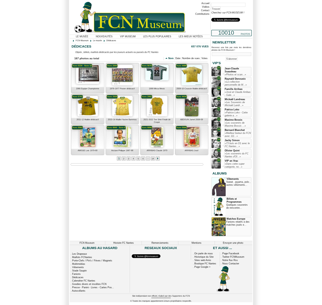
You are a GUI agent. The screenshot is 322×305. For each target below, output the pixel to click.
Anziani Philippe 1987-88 (122, 150)
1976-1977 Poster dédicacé (122, 88)
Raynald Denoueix (235, 78)
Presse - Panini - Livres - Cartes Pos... (93, 287)
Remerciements (159, 242)
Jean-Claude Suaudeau (232, 70)
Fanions (76, 274)
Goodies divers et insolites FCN (89, 284)
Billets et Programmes (234, 200)
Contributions (202, 13)
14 (153, 159)
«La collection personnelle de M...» (236, 83)
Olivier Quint (232, 150)
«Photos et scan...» (235, 74)
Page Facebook (230, 253)
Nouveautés (104, 36)
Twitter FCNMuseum (233, 256)
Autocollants (78, 290)
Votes (204, 58)
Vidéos (205, 6)
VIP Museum (128, 36)
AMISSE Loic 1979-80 (87, 150)
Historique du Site (204, 256)
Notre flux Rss (230, 260)
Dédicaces (77, 277)
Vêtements (233, 178)
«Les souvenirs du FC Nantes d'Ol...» (236, 155)
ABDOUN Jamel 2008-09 (191, 119)
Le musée (82, 36)
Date (177, 58)
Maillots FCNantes (82, 257)
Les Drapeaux (79, 253)
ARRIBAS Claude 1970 (157, 150)
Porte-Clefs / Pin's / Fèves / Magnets (92, 260)
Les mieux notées (191, 36)
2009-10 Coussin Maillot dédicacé (191, 88)
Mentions (196, 242)
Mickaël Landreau (235, 99)
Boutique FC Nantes (205, 263)
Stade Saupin (79, 270)
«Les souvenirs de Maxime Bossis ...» (235, 124)
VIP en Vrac (231, 160)
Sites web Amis (202, 260)
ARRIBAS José (191, 150)
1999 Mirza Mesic (157, 88)
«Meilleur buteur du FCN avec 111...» (238, 134)
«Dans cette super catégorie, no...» (234, 165)
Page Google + (202, 266)
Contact (205, 10)
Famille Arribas (233, 89)
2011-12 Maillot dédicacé (88, 119)
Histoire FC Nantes (123, 242)
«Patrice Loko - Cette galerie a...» (236, 114)
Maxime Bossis (233, 119)
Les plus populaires (157, 36)
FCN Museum (87, 242)
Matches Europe (236, 218)
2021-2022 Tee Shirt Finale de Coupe (157, 120)
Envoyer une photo (233, 242)
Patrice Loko (232, 109)
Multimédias (78, 263)
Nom (171, 58)
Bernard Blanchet (235, 130)
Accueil (205, 3)
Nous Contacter (230, 263)
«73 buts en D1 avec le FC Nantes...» (237, 145)
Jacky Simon (232, 140)
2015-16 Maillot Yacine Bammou (122, 119)
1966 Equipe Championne (87, 88)
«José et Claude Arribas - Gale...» (238, 93)
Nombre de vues (191, 58)
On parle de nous (203, 253)
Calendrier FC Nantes (83, 280)
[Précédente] (157, 158)
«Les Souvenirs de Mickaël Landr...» (235, 104)
